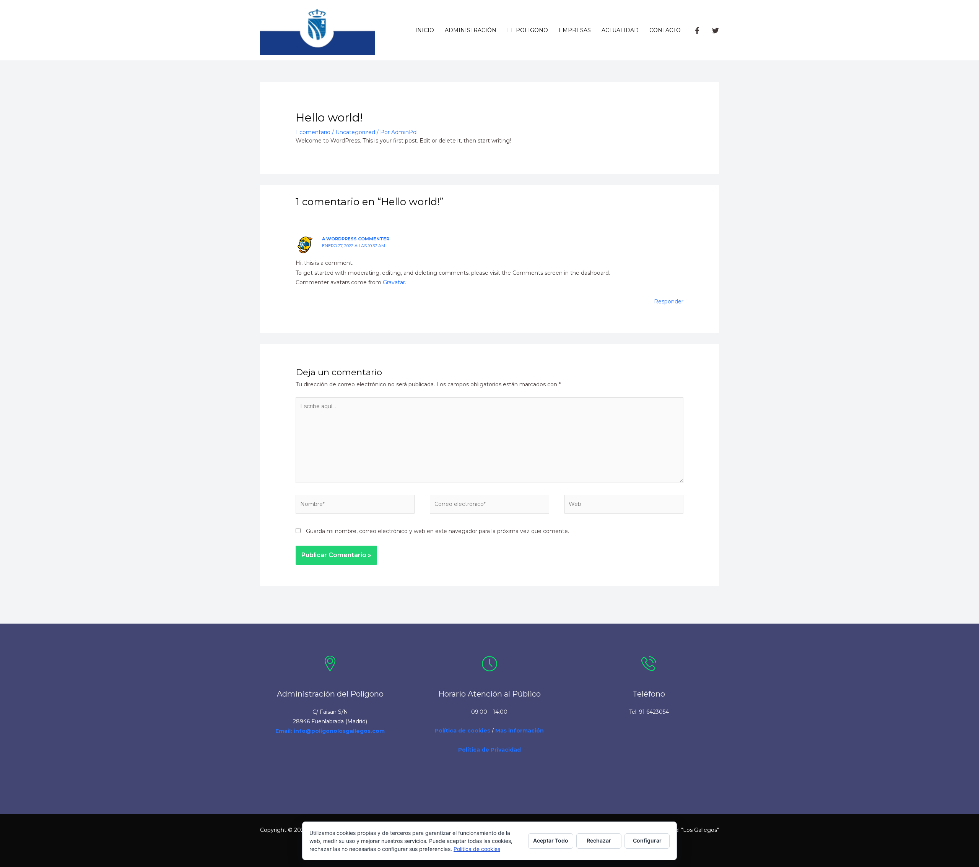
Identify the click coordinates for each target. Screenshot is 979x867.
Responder (668, 301)
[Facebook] (697, 30)
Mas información (519, 730)
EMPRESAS (575, 30)
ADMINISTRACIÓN (470, 30)
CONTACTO (665, 30)
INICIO (424, 30)
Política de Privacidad (489, 749)
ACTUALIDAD (620, 30)
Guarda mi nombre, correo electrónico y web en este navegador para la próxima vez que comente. (437, 531)
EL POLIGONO (527, 30)
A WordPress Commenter (355, 238)
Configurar (647, 840)
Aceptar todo (550, 840)
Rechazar (599, 840)
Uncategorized (355, 132)
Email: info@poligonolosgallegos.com (330, 731)
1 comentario (313, 132)
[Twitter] (715, 30)
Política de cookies (462, 730)
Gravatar (394, 282)
